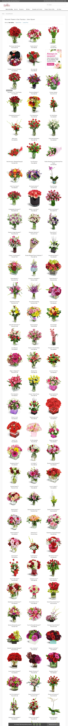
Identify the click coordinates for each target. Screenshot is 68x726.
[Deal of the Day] (53, 58)
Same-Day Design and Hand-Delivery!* (11, 1)
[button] (64, 720)
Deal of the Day (9, 9)
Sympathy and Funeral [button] (37, 9)
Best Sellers (11, 22)
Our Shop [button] (59, 9)
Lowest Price (25, 22)
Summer (16, 9)
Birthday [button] (28, 9)
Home (3, 13)
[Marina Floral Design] (11, 5)
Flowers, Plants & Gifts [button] (50, 9)
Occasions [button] (21, 9)
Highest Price (18, 22)
